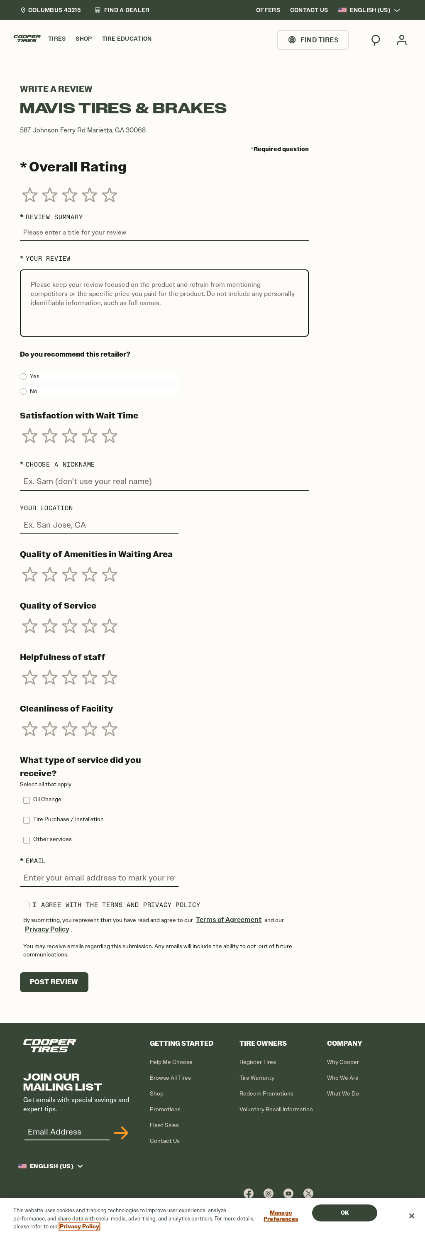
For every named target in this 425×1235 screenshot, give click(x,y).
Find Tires (319, 40)
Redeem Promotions (266, 1093)
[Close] (412, 1216)
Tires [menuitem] (57, 38)
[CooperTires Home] (27, 38)
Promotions (165, 1109)
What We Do (343, 1093)
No (33, 391)
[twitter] (308, 1193)
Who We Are (343, 1077)
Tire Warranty (256, 1077)
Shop (157, 1093)
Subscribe (120, 1133)
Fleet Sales (164, 1125)
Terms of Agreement (228, 919)
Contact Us (165, 1141)
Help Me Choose (171, 1062)
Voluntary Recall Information (276, 1109)
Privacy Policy (47, 929)
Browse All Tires (170, 1077)
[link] (122, 10)
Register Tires (257, 1062)
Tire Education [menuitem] (127, 38)
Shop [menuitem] (84, 38)
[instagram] (269, 1193)
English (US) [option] (370, 10)
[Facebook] (249, 1193)
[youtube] (288, 1193)
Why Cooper (343, 1062)
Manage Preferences (281, 1216)
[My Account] (402, 40)
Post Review (54, 982)
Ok (345, 1212)
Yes (34, 376)
